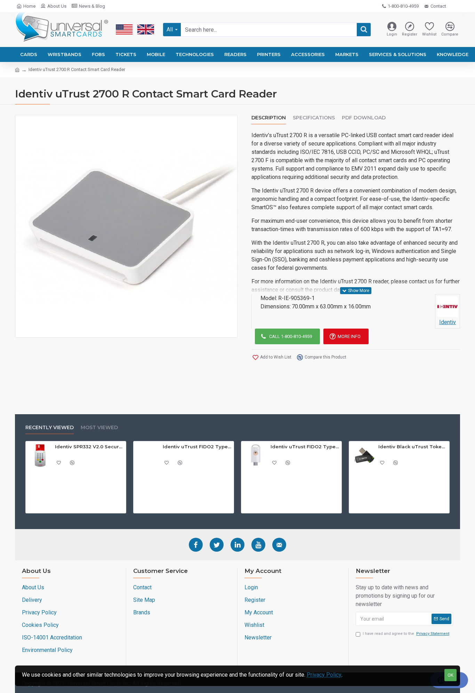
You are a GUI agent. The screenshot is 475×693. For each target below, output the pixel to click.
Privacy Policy (324, 674)
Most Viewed (99, 428)
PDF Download (364, 118)
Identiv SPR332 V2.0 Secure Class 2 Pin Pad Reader (89, 446)
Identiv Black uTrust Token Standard (412, 446)
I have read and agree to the (406, 633)
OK (450, 675)
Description (268, 118)
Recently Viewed (49, 428)
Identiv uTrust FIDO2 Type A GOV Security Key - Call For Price (197, 446)
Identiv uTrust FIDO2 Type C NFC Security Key (305, 446)
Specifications (314, 118)
